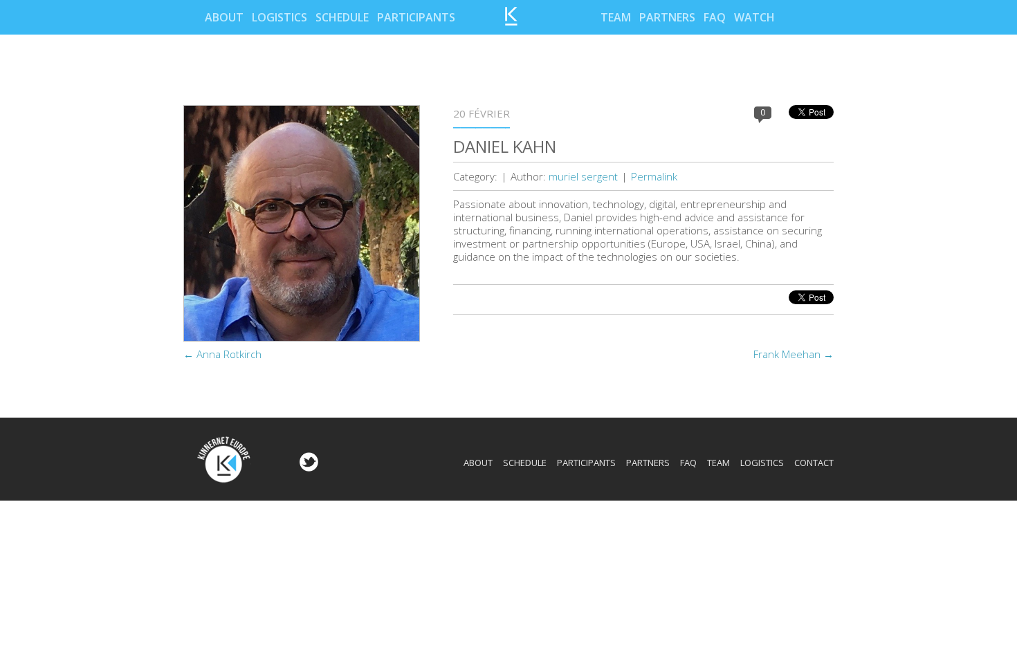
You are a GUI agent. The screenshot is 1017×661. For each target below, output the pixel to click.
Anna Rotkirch (222, 354)
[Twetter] (307, 467)
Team (616, 17)
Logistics (279, 17)
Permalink (654, 176)
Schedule (342, 17)
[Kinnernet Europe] (511, 21)
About (224, 17)
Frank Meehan (793, 354)
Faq (715, 17)
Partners (667, 17)
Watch (754, 17)
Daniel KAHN (504, 146)
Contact (814, 462)
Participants (416, 17)
